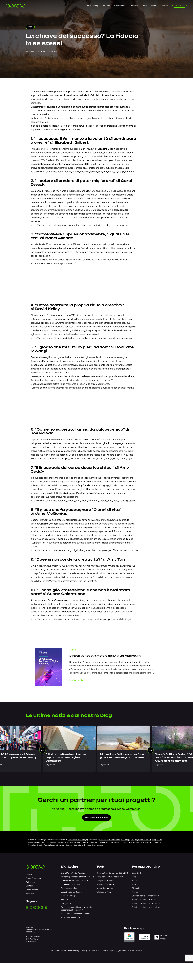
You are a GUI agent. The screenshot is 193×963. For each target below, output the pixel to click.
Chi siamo (134, 5)
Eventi (153, 5)
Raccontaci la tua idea (96, 817)
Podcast (164, 5)
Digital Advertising (143, 839)
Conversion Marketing (77, 839)
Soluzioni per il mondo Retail (143, 899)
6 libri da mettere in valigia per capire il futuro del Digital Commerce (66, 757)
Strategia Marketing (97, 842)
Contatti (29, 886)
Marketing (94, 5)
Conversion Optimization (109, 839)
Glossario (136, 888)
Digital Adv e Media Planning (73, 873)
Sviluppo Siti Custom (105, 880)
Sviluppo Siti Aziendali (105, 884)
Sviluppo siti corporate (93, 845)
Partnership (30, 882)
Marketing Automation (37, 842)
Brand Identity (54, 842)
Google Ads (157, 839)
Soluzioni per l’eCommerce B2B (145, 896)
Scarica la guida (76, 680)
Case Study (137, 873)
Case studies (119, 5)
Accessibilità (66, 899)
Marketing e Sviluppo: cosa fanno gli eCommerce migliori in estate (123, 756)
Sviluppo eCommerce (132, 842)
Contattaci (179, 5)
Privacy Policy (73, 950)
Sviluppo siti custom (56, 845)
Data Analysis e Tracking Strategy (74, 842)
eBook (72, 649)
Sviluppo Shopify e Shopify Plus (109, 876)
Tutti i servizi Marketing (70, 917)
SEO (132, 839)
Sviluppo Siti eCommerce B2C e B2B (112, 873)
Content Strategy (68, 896)
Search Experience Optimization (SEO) (77, 876)
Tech (108, 5)
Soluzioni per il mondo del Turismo (146, 903)
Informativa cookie (58, 950)
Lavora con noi (32, 889)
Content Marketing (114, 842)
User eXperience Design (71, 892)
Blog (145, 5)
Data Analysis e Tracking (71, 888)
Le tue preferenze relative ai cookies (96, 950)
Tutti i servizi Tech (103, 892)
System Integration (74, 845)
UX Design (125, 839)
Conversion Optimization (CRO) (74, 880)
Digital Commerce (33, 878)
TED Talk (86, 129)
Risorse (135, 892)
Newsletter (30, 893)
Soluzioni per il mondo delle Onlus (146, 907)
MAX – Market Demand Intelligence (75, 913)
